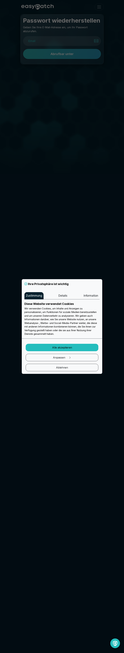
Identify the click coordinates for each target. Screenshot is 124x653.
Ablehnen (62, 367)
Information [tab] (90, 295)
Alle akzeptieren (62, 347)
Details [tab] (62, 295)
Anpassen (59, 357)
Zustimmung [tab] (34, 295)
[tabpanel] (62, 319)
